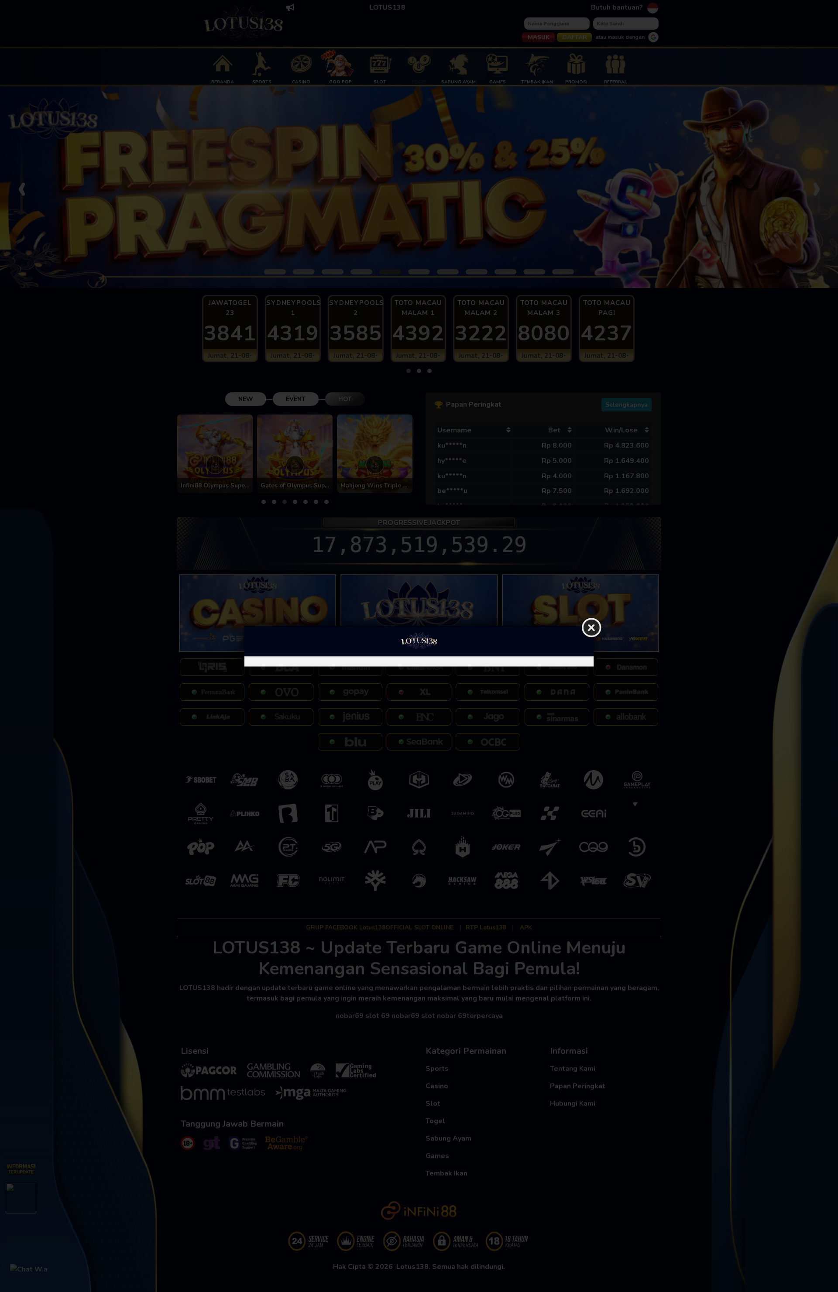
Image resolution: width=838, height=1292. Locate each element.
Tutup (591, 628)
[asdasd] (419, 661)
